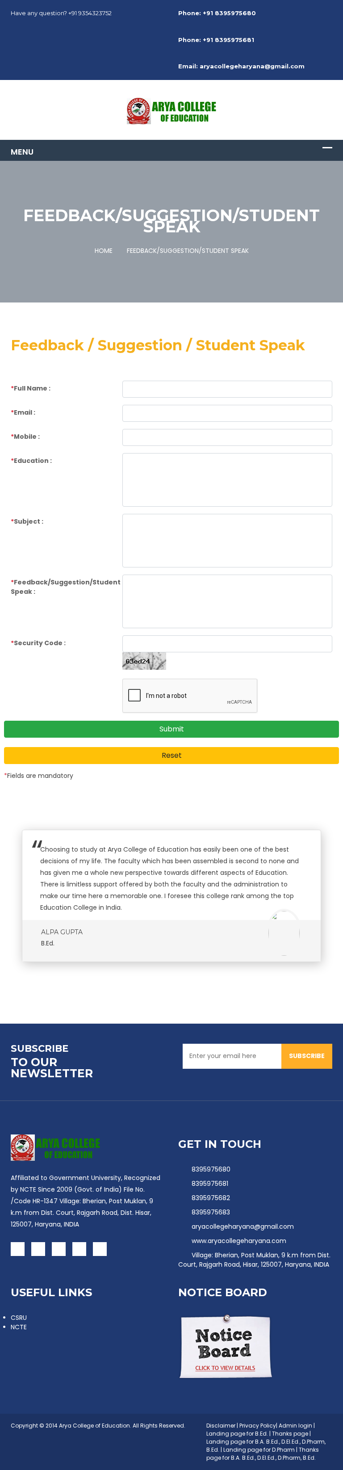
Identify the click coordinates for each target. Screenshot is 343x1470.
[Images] (55, 1147)
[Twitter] (38, 1249)
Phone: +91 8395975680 (217, 13)
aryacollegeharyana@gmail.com (243, 1226)
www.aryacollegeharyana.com (239, 1240)
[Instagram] (100, 1249)
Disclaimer (220, 1425)
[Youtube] (59, 1249)
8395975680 (211, 1169)
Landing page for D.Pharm (259, 1449)
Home (104, 250)
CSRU (19, 1317)
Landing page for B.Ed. (237, 1433)
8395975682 (211, 1197)
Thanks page (290, 1433)
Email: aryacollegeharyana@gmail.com (241, 66)
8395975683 (211, 1212)
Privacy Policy (257, 1425)
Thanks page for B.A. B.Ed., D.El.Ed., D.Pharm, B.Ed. (262, 1454)
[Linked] (79, 1249)
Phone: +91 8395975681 (216, 39)
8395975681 (210, 1183)
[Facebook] (18, 1249)
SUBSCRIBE (307, 1055)
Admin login (295, 1425)
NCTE (19, 1327)
